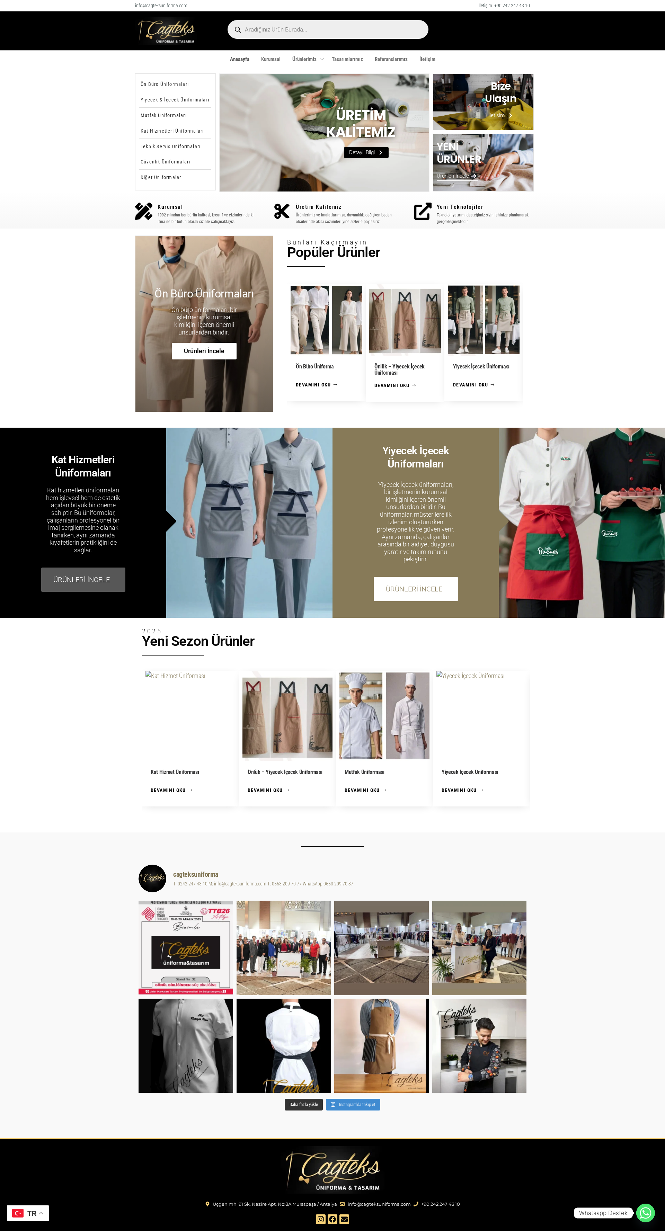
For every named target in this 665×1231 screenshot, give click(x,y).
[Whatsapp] (645, 1213)
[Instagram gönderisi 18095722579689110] (381, 1046)
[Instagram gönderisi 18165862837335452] (186, 1046)
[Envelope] (344, 1219)
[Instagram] (321, 1219)
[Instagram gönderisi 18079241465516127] (186, 948)
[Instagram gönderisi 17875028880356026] (381, 948)
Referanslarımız (391, 59)
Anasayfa (239, 59)
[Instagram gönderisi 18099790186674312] (479, 948)
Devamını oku (313, 384)
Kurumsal (271, 59)
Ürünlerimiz (304, 59)
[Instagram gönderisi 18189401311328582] (284, 1046)
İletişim (427, 59)
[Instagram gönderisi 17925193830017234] (479, 1046)
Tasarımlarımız (347, 59)
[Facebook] (332, 1219)
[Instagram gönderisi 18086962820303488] (284, 948)
